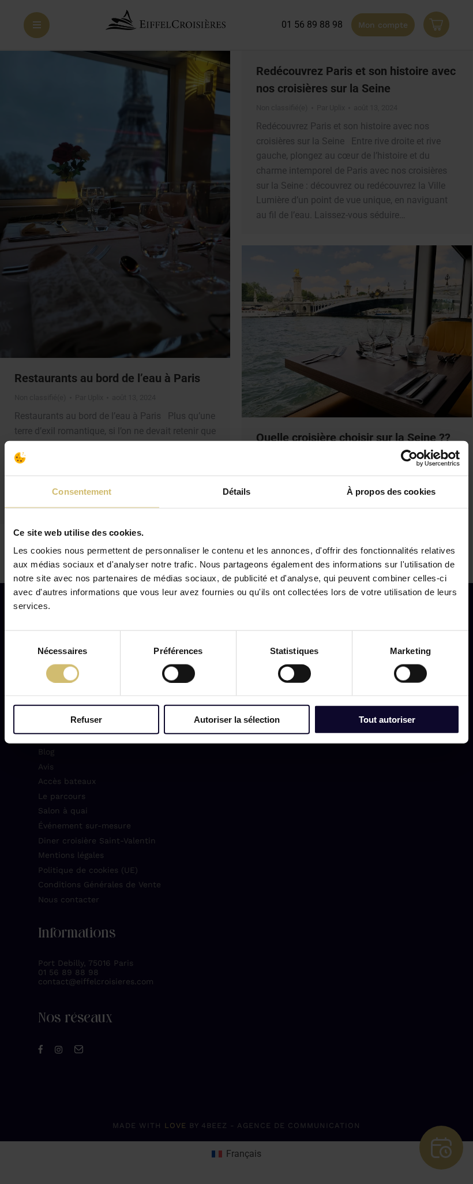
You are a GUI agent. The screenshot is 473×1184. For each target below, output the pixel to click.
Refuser (86, 719)
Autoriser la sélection (237, 719)
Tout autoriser (387, 719)
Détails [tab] (237, 491)
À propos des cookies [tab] (391, 491)
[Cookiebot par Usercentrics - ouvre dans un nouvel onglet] (409, 457)
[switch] (178, 673)
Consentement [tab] (81, 491)
